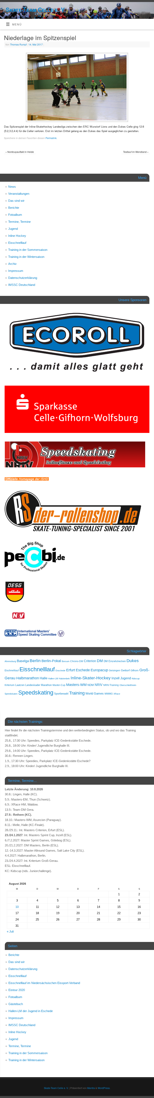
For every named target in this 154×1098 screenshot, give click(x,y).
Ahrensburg (10, 661)
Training (77, 693)
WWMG (108, 693)
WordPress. (104, 1088)
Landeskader (32, 685)
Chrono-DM (76, 661)
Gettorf (125, 670)
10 (17, 906)
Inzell (115, 678)
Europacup (99, 670)
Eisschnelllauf (17, 242)
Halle (43, 678)
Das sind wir (16, 200)
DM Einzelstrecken (115, 661)
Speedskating (35, 692)
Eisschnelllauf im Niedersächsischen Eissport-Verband (44, 983)
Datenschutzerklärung (22, 277)
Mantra (91, 1088)
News (12, 186)
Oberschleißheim (128, 685)
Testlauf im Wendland (136, 151)
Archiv (12, 263)
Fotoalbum (15, 214)
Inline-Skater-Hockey (91, 678)
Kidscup (136, 678)
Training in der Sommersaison (27, 249)
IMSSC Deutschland (21, 284)
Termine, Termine (19, 221)
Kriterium (9, 685)
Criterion (90, 661)
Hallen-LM (53, 678)
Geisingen (114, 670)
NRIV (98, 685)
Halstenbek (64, 678)
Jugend (13, 228)
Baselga (23, 661)
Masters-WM (76, 685)
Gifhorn (135, 670)
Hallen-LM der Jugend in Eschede (30, 1011)
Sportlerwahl (61, 693)
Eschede (83, 670)
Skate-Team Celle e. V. (36, 9)
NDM (90, 685)
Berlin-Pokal (51, 661)
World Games (94, 693)
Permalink (51, 138)
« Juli (10, 931)
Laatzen (19, 685)
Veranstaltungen (18, 193)
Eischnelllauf (12, 670)
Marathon (46, 685)
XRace (116, 694)
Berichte (13, 207)
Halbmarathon (27, 678)
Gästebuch (15, 1004)
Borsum (65, 661)
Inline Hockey (17, 235)
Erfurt (70, 670)
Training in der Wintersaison (26, 256)
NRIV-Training (111, 685)
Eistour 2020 (16, 990)
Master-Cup (59, 685)
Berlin (35, 660)
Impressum (15, 270)
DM (100, 661)
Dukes (133, 660)
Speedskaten (11, 694)
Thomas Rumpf (18, 44)
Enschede (60, 670)
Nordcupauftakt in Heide (19, 151)
